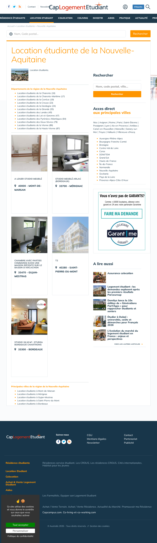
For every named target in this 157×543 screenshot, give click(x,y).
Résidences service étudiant (58, 462)
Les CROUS (82, 462)
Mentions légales (96, 438)
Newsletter (45, 6)
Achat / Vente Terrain (54, 506)
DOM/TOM (104, 154)
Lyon (107, 125)
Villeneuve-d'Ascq (126, 132)
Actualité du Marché (109, 506)
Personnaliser (20, 530)
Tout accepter (20, 524)
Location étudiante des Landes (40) (34, 112)
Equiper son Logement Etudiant (78, 495)
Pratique (124, 18)
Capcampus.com (52, 512)
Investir (98, 18)
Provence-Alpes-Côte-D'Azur (113, 180)
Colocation (65, 18)
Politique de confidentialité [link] (20, 536)
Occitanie (104, 173)
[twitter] (14, 7)
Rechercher (140, 33)
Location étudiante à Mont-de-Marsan (36, 391)
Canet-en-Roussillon (103, 129)
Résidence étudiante (12, 18)
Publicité (129, 442)
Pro (154, 18)
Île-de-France (106, 164)
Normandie (104, 167)
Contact (32, 6)
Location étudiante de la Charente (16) (36, 93)
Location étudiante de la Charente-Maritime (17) (41, 96)
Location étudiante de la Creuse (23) (35, 102)
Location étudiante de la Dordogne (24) (36, 106)
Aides (111, 18)
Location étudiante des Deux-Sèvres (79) (37, 122)
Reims (112, 122)
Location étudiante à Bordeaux (32, 403)
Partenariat (130, 438)
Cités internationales (130, 462)
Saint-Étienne (130, 122)
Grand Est (104, 157)
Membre (127, 7)
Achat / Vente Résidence (82, 506)
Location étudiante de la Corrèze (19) (35, 99)
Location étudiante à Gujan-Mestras (35, 397)
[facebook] (8, 7)
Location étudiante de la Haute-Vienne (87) (38, 128)
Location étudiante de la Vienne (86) (35, 125)
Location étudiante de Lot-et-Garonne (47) (38, 115)
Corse (102, 151)
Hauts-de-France (107, 161)
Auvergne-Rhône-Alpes (111, 138)
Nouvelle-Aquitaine (108, 170)
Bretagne (104, 145)
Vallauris (111, 132)
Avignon (103, 122)
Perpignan (98, 125)
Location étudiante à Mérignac (32, 394)
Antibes (133, 125)
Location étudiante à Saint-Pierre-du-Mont (38, 400)
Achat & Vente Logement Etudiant (21, 483)
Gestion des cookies (99, 526)
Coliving (82, 18)
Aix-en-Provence (119, 125)
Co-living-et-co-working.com (79, 512)
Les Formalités (50, 495)
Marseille (119, 129)
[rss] (19, 7)
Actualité (141, 18)
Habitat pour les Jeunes (55, 465)
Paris (119, 122)
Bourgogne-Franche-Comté (113, 141)
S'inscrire (138, 7)
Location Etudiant (41, 18)
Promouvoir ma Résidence (137, 506)
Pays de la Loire (107, 177)
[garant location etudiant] (121, 220)
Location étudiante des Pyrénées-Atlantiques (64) (41, 118)
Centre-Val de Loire (109, 148)
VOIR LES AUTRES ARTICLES (128, 344)
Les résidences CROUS (103, 462)
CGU (89, 435)
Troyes (102, 132)
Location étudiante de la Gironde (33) (35, 109)
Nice (95, 122)
